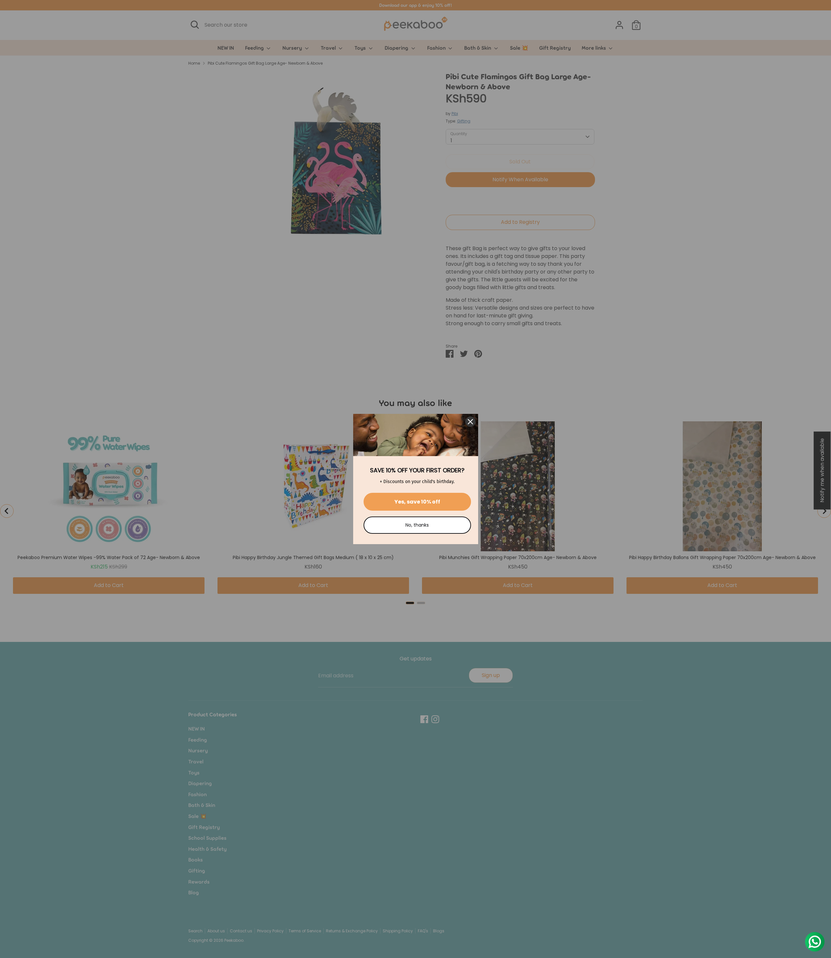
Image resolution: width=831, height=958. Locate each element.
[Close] (470, 421)
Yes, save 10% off (417, 501)
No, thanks (417, 525)
